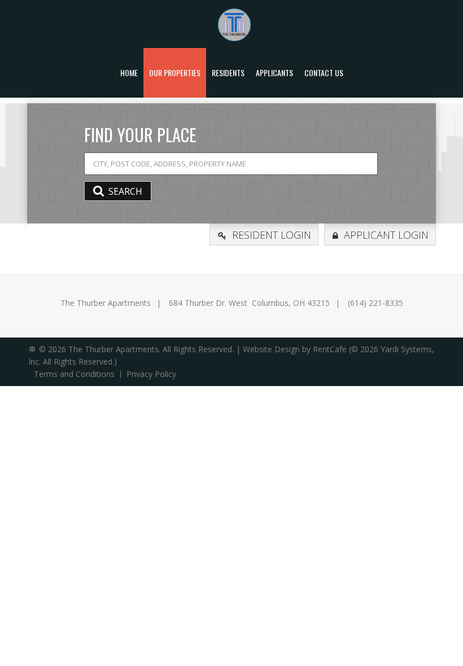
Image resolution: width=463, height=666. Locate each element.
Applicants (274, 72)
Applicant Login (386, 235)
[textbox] (231, 163)
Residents (228, 72)
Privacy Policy (151, 374)
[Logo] (234, 24)
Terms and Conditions (74, 374)
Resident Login (271, 235)
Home (129, 72)
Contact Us (323, 72)
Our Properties (174, 72)
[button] (117, 191)
